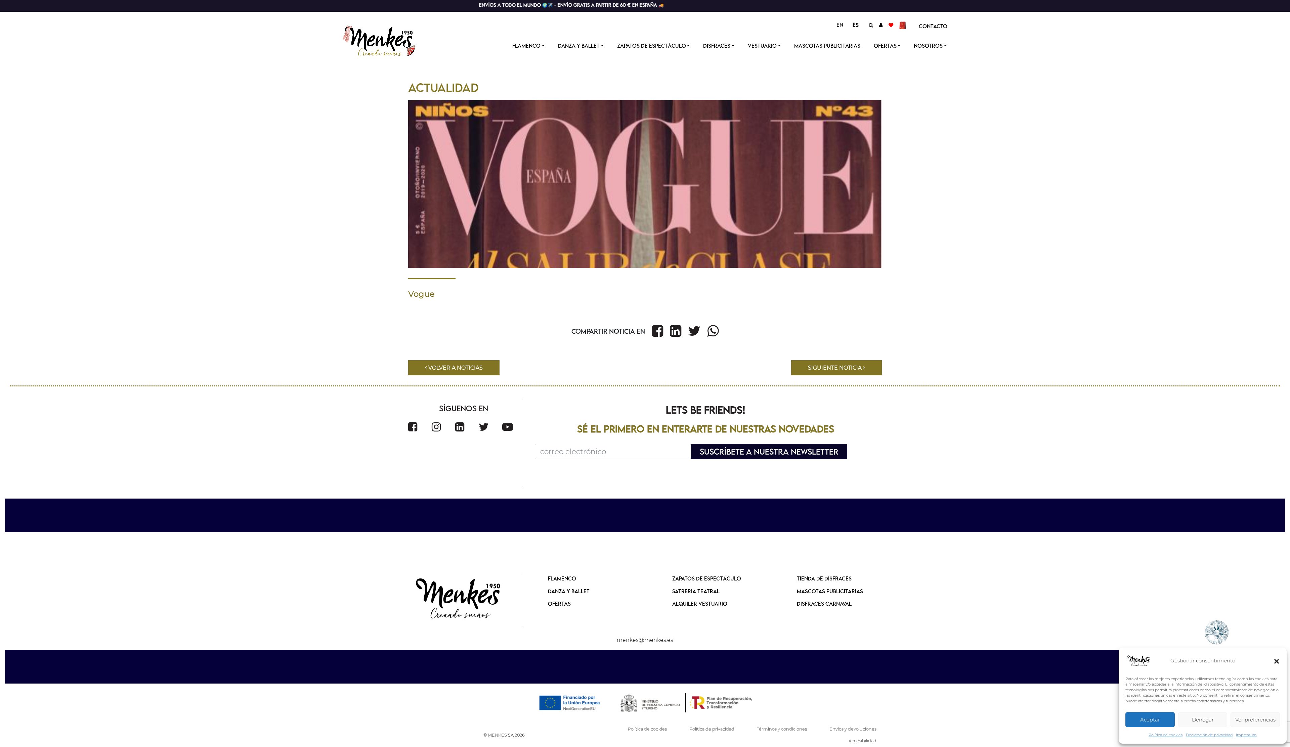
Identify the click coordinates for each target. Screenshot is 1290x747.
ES (856, 24)
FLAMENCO (562, 578)
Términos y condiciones (782, 729)
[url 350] (459, 426)
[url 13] (881, 24)
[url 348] (412, 426)
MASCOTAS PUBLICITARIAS (830, 591)
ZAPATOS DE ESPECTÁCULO (706, 578)
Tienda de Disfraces (824, 578)
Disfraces (716, 45)
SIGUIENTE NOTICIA (835, 368)
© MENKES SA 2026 (504, 735)
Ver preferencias (1255, 719)
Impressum (1246, 735)
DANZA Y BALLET (569, 591)
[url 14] (891, 24)
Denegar (1203, 719)
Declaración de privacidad (1209, 735)
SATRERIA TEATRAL (696, 591)
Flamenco (526, 45)
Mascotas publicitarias (827, 45)
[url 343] (675, 331)
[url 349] (436, 426)
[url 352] (507, 426)
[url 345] (713, 331)
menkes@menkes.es (645, 640)
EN (839, 24)
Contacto (933, 26)
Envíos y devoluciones (852, 729)
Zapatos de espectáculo (651, 45)
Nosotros (928, 45)
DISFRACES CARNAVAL (824, 603)
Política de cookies (1165, 735)
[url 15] (903, 24)
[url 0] (1138, 661)
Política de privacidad (711, 729)
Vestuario (762, 45)
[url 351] (484, 426)
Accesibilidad (862, 740)
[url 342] (657, 331)
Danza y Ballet (579, 45)
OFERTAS (885, 45)
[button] (1276, 661)
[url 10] (385, 39)
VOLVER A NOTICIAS (455, 368)
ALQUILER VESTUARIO (699, 603)
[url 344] (694, 331)
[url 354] (458, 599)
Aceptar (1150, 719)
